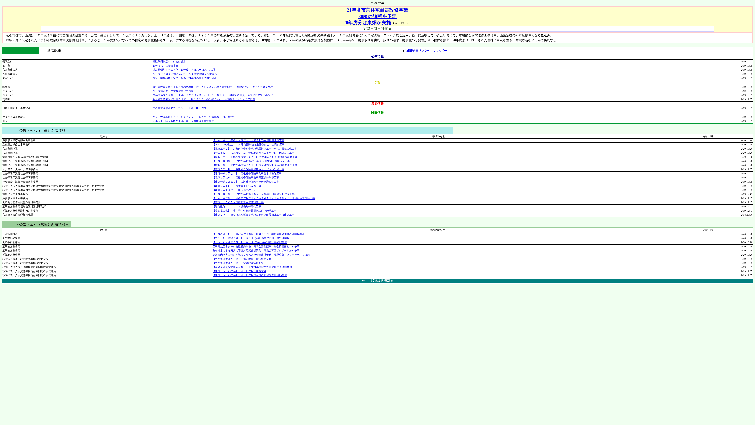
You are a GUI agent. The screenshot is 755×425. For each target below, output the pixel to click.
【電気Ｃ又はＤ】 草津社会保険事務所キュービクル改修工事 (248, 169)
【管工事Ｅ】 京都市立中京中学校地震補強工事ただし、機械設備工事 (253, 152)
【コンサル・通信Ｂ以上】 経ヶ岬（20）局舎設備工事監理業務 (250, 242)
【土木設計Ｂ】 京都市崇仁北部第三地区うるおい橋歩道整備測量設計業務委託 (259, 234)
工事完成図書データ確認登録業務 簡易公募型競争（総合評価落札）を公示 (256, 246)
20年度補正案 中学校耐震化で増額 (173, 91)
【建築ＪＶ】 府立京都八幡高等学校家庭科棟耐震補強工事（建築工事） (255, 214)
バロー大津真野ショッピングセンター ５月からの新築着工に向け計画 (193, 116)
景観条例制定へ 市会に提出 (169, 61)
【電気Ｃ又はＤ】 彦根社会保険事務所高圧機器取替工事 (246, 177)
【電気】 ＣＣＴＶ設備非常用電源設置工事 (238, 202)
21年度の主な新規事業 (165, 65)
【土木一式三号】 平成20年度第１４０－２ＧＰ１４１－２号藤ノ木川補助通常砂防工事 (264, 198)
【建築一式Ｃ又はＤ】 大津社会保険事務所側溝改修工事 (246, 181)
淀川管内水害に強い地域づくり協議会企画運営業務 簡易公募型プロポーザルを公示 (261, 254)
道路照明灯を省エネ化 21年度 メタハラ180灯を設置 (184, 69)
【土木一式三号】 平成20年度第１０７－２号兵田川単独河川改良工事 (254, 194)
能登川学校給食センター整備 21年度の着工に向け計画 (185, 78)
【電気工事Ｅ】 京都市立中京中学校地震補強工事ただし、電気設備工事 (255, 148)
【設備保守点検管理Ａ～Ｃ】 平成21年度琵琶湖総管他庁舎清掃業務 (252, 267)
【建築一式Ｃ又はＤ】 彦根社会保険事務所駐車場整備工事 (247, 173)
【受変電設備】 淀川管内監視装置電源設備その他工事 (244, 210)
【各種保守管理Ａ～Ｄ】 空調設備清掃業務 (238, 262)
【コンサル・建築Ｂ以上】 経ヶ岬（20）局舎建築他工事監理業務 (251, 238)
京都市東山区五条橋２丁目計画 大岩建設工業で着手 (183, 121)
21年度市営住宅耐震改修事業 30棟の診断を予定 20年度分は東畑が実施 (375, 16)
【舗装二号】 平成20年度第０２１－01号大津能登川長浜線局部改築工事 (255, 165)
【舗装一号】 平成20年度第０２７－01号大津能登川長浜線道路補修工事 (255, 156)
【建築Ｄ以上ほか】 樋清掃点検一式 (234, 189)
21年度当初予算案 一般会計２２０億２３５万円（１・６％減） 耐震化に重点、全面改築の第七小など (213, 95)
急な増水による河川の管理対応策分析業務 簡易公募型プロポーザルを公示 (256, 250)
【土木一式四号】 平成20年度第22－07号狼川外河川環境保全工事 (251, 161)
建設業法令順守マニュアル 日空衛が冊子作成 (179, 108)
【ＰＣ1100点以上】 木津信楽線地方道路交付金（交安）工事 (249, 144)
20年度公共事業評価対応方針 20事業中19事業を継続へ (185, 73)
